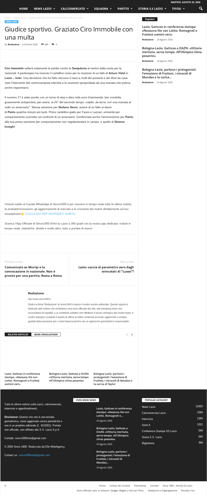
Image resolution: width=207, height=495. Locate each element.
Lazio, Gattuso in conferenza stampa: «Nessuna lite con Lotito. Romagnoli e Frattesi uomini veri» (22, 379)
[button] (200, 8)
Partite (123, 8)
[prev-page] (127, 334)
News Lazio (43, 8)
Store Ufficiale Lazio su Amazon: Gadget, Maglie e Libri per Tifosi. (110, 490)
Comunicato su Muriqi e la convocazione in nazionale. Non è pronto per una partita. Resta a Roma (33, 271)
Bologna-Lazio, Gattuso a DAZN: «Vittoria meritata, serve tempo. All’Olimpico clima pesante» (69, 377)
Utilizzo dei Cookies (120, 485)
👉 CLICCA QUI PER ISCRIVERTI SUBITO (48, 213)
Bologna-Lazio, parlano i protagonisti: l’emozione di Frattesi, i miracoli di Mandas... (113, 457)
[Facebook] (9, 55)
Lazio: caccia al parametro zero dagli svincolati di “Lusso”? (106, 269)
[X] (18, 55)
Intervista (147, 419)
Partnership (140, 485)
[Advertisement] (69, 162)
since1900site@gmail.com (30, 438)
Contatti (154, 485)
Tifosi (176, 8)
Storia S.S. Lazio (152, 437)
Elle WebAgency (54, 446)
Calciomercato (73, 8)
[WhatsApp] (37, 55)
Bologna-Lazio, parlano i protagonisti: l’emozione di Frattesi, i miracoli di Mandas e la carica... (169, 73)
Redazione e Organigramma (162, 490)
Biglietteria (148, 443)
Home (23, 8)
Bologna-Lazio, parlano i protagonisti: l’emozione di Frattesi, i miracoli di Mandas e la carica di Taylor (113, 379)
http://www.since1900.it (39, 299)
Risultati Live (187, 490)
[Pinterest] (27, 55)
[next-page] (132, 334)
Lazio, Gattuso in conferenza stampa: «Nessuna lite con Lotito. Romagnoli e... (114, 412)
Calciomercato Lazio (154, 412)
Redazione (13, 44)
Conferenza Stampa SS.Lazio (159, 431)
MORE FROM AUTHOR (46, 334)
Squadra (101, 8)
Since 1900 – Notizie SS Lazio (177, 485)
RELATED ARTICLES (18, 334)
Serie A (146, 425)
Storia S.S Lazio (150, 8)
